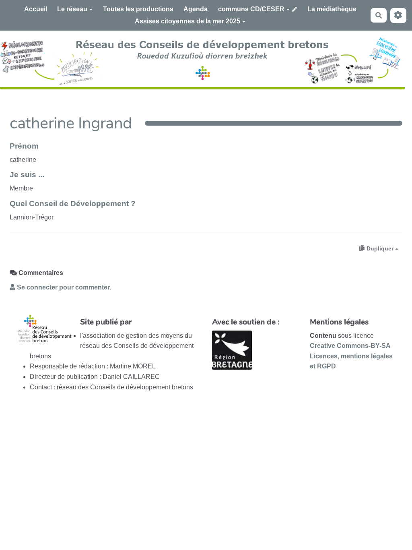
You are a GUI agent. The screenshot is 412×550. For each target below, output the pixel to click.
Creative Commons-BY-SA (350, 345)
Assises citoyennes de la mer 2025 (187, 21)
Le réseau (72, 9)
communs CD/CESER (251, 9)
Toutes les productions (138, 9)
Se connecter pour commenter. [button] (63, 287)
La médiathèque (331, 9)
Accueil (35, 9)
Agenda (195, 9)
